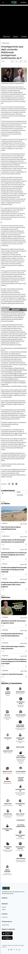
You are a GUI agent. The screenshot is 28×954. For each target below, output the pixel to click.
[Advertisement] (14, 20)
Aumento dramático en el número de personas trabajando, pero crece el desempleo (13, 555)
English (4, 909)
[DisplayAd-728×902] (14, 309)
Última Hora (6, 36)
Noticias (15, 36)
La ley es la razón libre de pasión (12, 674)
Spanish (4, 907)
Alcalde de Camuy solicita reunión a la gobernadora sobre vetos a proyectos (13, 584)
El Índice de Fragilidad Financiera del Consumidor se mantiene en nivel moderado (14, 569)
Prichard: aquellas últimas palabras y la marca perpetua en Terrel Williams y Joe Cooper (14, 661)
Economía (24, 36)
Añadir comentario (20, 492)
